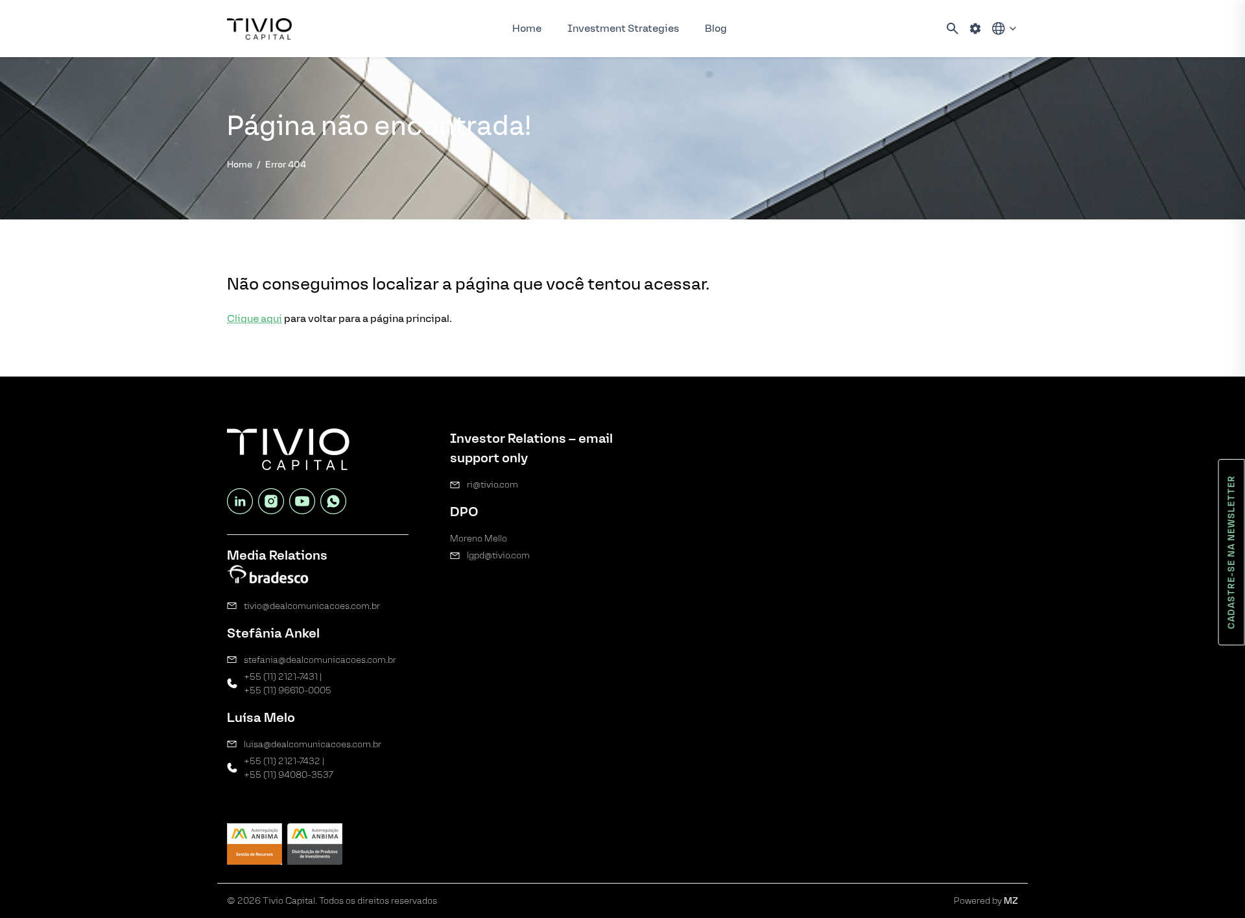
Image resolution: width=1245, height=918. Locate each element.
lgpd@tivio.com (498, 555)
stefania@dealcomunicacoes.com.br (320, 659)
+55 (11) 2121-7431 (281, 676)
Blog (716, 28)
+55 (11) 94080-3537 (288, 774)
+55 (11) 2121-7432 (282, 761)
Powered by (986, 900)
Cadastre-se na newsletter (1232, 552)
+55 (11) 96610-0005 (287, 690)
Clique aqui (254, 318)
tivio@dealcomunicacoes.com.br (312, 606)
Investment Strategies (623, 28)
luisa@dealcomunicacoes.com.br (312, 744)
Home (526, 28)
